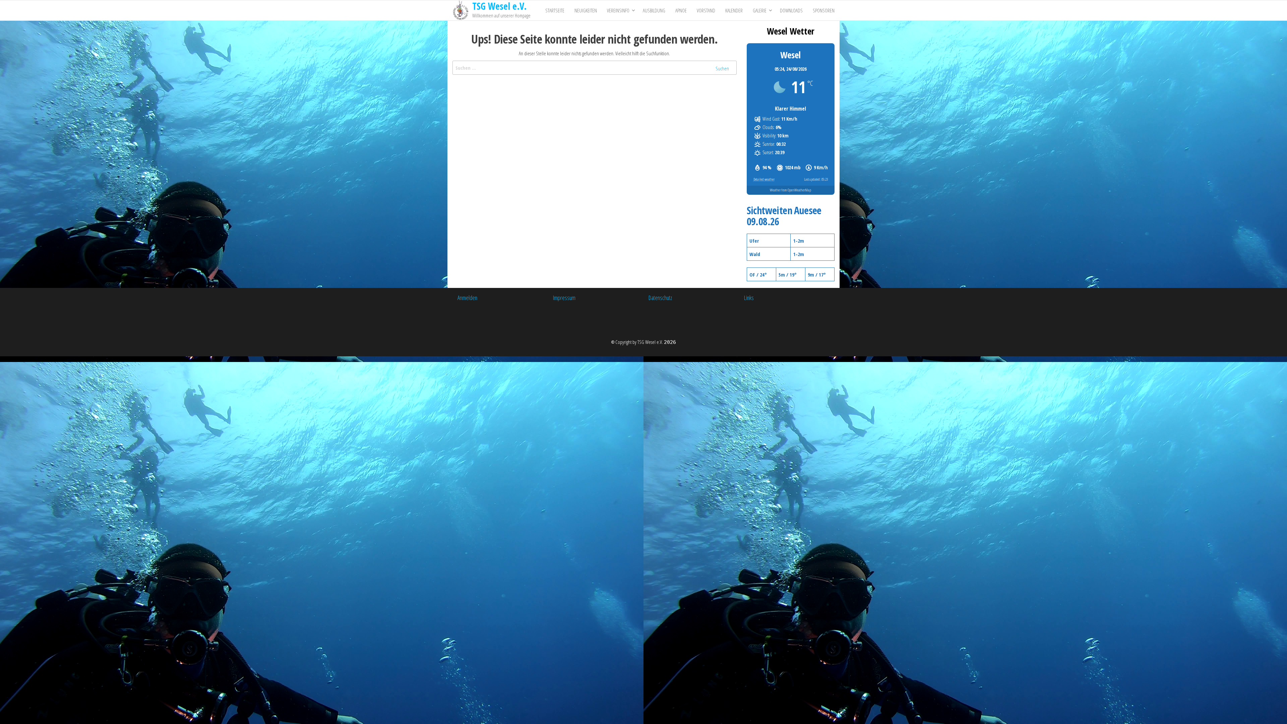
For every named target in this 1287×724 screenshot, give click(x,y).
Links (749, 298)
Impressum (564, 298)
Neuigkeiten (585, 10)
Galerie (760, 10)
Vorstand (706, 10)
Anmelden (467, 298)
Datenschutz (660, 298)
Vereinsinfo (618, 10)
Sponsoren (824, 10)
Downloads (791, 10)
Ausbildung (654, 10)
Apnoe (681, 10)
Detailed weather (764, 179)
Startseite (554, 10)
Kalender (734, 10)
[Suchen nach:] (594, 68)
